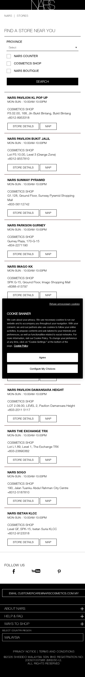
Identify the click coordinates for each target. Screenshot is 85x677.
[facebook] (14, 572)
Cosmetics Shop (27, 63)
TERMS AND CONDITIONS (57, 651)
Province (14, 41)
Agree (42, 357)
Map (48, 126)
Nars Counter (26, 55)
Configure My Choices (42, 368)
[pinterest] (59, 572)
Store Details (23, 126)
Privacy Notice (24, 651)
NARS (8, 15)
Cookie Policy (21, 345)
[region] (42, 338)
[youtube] (36, 571)
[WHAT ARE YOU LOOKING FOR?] (74, 5)
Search (42, 81)
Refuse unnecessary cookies (64, 303)
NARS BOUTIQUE (26, 70)
